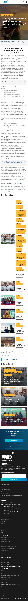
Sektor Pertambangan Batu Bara (8, 537)
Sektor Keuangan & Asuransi (7, 544)
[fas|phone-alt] (2, 502)
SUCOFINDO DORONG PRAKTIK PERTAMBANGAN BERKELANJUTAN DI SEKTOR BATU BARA (14, 421)
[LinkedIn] (25, 598)
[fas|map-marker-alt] (2, 506)
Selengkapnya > (4, 553)
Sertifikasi (3, 521)
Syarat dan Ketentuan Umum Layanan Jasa (10, 575)
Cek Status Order (4, 579)
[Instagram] (23, 598)
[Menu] (26, 2)
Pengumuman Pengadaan (6, 577)
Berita (2, 530)
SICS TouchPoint (4, 582)
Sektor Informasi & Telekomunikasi (8, 548)
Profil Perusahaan (5, 486)
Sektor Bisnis (4, 536)
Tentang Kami (5, 484)
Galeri (2, 532)
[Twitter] (18, 598)
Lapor (2, 573)
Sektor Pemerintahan (5, 541)
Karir (2, 497)
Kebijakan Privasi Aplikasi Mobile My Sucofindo (10, 584)
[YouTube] (20, 598)
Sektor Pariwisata (4, 550)
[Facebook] (16, 598)
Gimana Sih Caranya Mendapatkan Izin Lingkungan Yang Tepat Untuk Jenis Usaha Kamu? (14, 163)
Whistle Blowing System (6, 581)
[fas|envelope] (2, 504)
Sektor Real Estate (5, 552)
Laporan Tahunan (5, 562)
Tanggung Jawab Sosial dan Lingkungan (11, 495)
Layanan (3, 516)
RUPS (2, 559)
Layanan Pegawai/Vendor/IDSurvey (10, 566)
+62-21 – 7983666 (8, 502)
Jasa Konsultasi (4, 525)
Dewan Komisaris (5, 493)
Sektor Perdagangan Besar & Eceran (8, 546)
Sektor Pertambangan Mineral (7, 539)
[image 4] (5, 2)
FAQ (2, 570)
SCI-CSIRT (3, 588)
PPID (2, 572)
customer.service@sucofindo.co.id (12, 504)
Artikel (2, 528)
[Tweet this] (5, 356)
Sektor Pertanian (4, 543)
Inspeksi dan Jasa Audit (6, 519)
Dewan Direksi (4, 491)
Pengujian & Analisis (5, 518)
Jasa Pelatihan (4, 523)
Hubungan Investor (6, 557)
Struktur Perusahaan (5, 487)
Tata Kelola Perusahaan (6, 489)
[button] (20, 2)
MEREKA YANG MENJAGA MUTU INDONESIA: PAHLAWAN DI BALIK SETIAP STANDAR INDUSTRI (13, 381)
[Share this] (2, 356)
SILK (2, 586)
